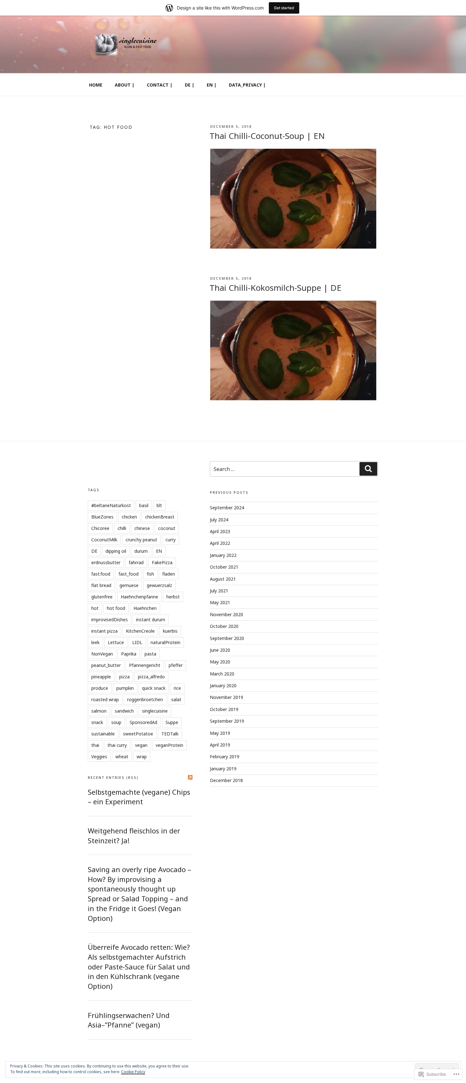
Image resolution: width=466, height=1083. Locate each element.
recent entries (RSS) (113, 777)
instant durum (150, 620)
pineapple (101, 677)
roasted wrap (105, 699)
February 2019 (224, 757)
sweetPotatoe (138, 734)
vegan (141, 745)
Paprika (128, 654)
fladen (168, 574)
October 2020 (224, 626)
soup (116, 722)
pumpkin (125, 688)
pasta (150, 654)
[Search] (368, 468)
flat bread (101, 585)
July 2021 (219, 591)
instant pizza (104, 631)
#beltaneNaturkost (111, 505)
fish (150, 574)
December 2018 (226, 780)
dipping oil (116, 551)
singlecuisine (155, 711)
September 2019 (227, 721)
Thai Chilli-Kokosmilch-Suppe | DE (275, 287)
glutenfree (102, 597)
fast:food (100, 574)
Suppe (171, 722)
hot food (116, 608)
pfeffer (176, 665)
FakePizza (162, 562)
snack (97, 722)
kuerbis (170, 631)
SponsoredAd (143, 722)
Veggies (99, 757)
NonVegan (102, 654)
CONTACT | (159, 85)
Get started (284, 7)
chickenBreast (159, 517)
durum (141, 551)
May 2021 (220, 602)
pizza (124, 677)
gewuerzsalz (159, 585)
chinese (142, 528)
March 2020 (222, 674)
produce (99, 688)
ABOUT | (124, 85)
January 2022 (223, 555)
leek (95, 642)
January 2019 (223, 769)
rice (177, 688)
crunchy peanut (141, 540)
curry (170, 540)
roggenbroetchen (145, 699)
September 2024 (227, 508)
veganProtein (169, 745)
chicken (129, 517)
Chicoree (100, 528)
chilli (122, 528)
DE (94, 551)
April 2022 (220, 543)
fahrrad (136, 562)
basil (143, 505)
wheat (121, 757)
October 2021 (224, 567)
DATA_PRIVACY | (247, 85)
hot (95, 608)
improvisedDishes (109, 620)
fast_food (129, 574)
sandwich (124, 711)
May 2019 (220, 733)
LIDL (137, 642)
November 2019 (226, 697)
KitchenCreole (140, 631)
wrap (142, 757)
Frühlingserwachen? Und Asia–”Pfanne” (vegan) (129, 1020)
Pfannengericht (144, 665)
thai (95, 745)
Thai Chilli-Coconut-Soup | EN (267, 135)
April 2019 (220, 745)
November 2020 (226, 614)
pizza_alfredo (151, 677)
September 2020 (227, 638)
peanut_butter (106, 665)
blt (159, 505)
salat (176, 699)
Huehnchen (145, 608)
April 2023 (220, 531)
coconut (166, 528)
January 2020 (223, 685)
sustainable (103, 734)
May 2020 (220, 662)
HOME (95, 85)
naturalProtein (165, 642)
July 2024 (219, 520)
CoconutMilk (104, 540)
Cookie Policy (133, 1071)
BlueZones (102, 517)
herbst (173, 597)
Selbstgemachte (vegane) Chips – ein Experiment (139, 796)
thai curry (117, 745)
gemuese (129, 585)
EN (159, 551)
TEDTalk (169, 734)
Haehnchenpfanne (139, 597)
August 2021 (223, 579)
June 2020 (220, 650)
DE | (189, 85)
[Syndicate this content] (190, 777)
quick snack (153, 688)
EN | (212, 85)
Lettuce (116, 642)
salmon (99, 711)
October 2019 (224, 709)
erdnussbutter (105, 562)
